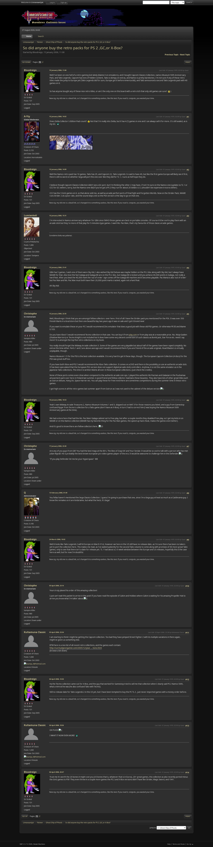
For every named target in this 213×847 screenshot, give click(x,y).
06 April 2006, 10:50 (56, 679)
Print (187, 62)
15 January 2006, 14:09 (57, 169)
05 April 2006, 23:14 (56, 585)
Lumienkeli (30, 215)
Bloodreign (30, 70)
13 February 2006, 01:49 (58, 493)
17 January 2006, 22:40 (57, 446)
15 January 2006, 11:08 (57, 70)
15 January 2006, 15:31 (57, 215)
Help (169, 844)
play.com (133, 334)
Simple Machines (39, 844)
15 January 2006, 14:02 (57, 116)
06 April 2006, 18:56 (56, 725)
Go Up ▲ (190, 844)
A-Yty (27, 116)
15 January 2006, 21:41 (57, 267)
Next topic (185, 54)
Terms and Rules (179, 844)
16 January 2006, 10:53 (57, 400)
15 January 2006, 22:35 (57, 314)
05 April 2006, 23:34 (56, 632)
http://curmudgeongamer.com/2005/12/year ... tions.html (76, 648)
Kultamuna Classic (35, 632)
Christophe (30, 313)
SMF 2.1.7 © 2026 (26, 844)
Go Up (24, 816)
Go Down (26, 62)
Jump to (153, 827)
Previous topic (172, 54)
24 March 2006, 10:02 (57, 539)
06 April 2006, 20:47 (56, 772)
